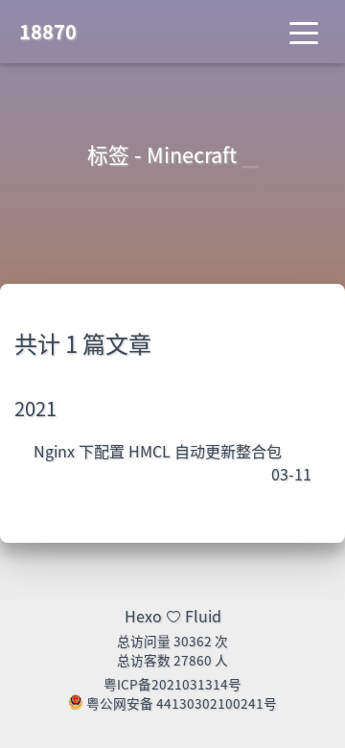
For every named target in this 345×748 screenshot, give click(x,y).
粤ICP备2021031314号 (173, 683)
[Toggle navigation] (304, 31)
